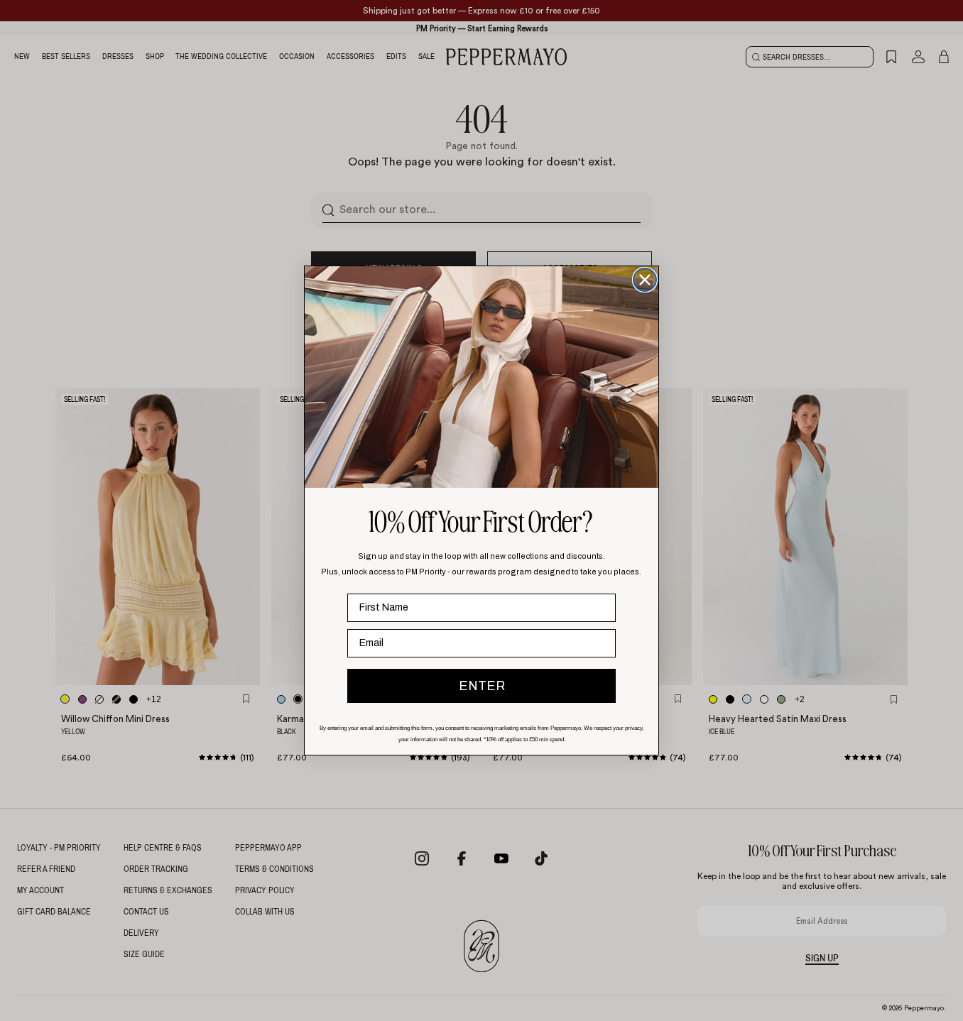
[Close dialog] (644, 279)
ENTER (482, 686)
